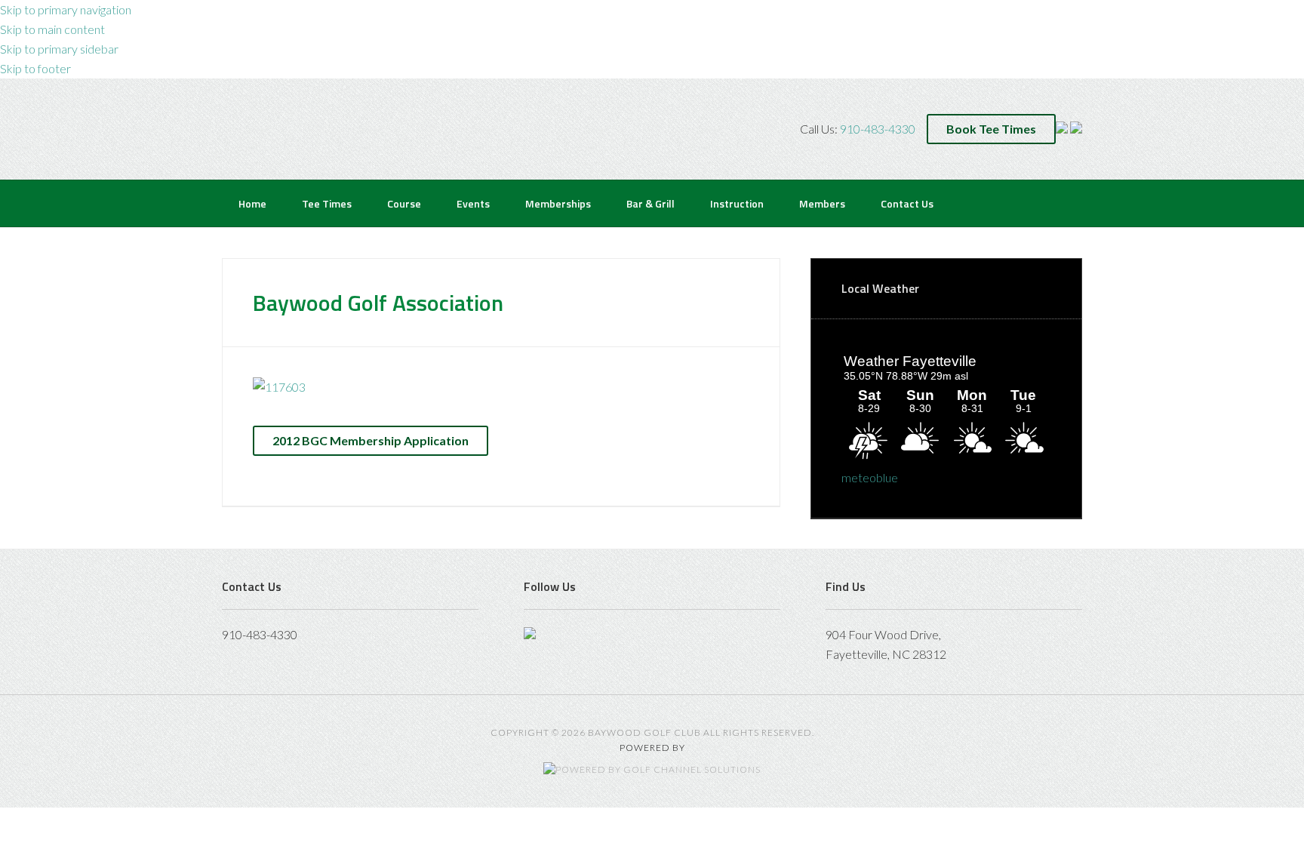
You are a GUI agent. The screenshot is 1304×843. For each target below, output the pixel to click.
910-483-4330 (877, 129)
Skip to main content (52, 29)
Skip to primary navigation (65, 9)
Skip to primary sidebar (59, 49)
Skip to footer (35, 68)
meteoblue (869, 477)
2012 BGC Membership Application (370, 440)
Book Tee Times (991, 129)
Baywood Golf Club (253, 127)
